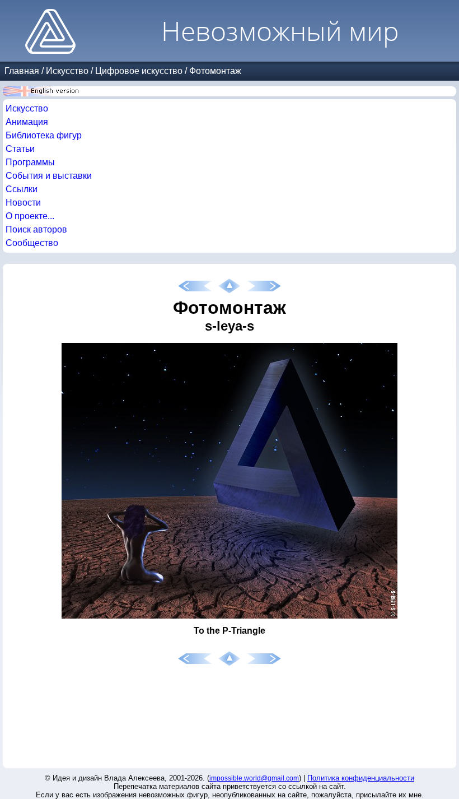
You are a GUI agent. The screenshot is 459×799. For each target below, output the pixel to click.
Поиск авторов (36, 229)
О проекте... (30, 216)
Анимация (27, 122)
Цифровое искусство (138, 71)
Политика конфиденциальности (360, 778)
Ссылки (22, 189)
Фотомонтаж (215, 71)
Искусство (67, 71)
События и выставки (49, 175)
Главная (21, 71)
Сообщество (32, 243)
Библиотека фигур (44, 135)
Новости (23, 202)
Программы (30, 162)
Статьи (20, 149)
